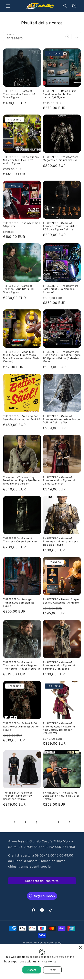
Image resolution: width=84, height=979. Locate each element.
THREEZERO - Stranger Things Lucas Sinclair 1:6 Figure (18, 602)
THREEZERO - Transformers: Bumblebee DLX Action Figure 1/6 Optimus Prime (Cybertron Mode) (62, 356)
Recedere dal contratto (42, 880)
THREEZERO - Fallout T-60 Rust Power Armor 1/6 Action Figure (21, 726)
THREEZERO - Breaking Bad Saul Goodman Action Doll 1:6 (21, 418)
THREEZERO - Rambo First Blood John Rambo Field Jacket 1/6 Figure (59, 94)
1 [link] (14, 822)
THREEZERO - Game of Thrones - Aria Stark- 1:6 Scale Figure (18, 289)
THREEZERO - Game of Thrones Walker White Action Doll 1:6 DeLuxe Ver (61, 419)
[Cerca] (76, 36)
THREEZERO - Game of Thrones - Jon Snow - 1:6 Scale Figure (19, 94)
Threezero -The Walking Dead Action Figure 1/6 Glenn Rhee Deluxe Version (21, 480)
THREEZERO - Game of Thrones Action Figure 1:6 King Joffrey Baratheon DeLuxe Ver (59, 728)
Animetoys (39, 942)
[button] (8, 5)
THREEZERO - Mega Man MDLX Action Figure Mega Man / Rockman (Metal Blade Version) (21, 356)
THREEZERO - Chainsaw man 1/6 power (21, 224)
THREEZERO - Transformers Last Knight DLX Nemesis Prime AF (60, 289)
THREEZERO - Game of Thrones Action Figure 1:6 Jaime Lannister (59, 480)
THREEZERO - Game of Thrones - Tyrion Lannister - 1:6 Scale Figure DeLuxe (61, 226)
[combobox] (42, 36)
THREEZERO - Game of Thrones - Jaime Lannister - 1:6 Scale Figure (60, 541)
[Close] (80, 947)
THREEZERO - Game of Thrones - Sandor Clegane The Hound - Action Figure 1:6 (22, 665)
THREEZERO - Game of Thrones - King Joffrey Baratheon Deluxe (17, 795)
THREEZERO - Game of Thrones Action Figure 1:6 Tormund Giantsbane (59, 665)
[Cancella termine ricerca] (67, 36)
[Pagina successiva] (69, 822)
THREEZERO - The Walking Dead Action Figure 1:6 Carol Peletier (61, 795)
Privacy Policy (47, 961)
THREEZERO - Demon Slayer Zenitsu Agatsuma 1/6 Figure (61, 601)
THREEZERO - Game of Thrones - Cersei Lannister (20, 540)
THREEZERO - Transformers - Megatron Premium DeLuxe (62, 158)
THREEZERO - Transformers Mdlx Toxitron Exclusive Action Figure (21, 160)
